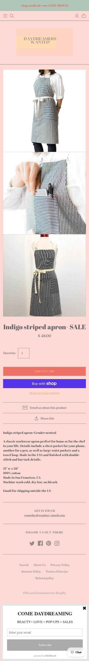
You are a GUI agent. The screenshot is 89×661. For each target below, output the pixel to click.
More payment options (44, 393)
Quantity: (9, 353)
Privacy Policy (60, 565)
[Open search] (12, 16)
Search (24, 565)
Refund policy (44, 578)
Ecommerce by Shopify (50, 593)
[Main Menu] (5, 16)
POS (26, 593)
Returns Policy (31, 571)
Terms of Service (57, 571)
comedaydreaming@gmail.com (44, 515)
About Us (40, 565)
